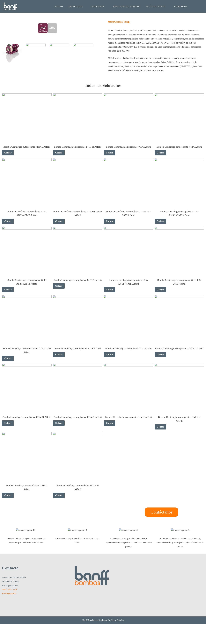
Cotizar (7, 153)
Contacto (180, 6)
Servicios (98, 6)
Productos (76, 6)
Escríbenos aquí (9, 593)
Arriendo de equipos (126, 6)
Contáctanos (162, 512)
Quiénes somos (156, 6)
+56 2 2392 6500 (9, 589)
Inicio (59, 6)
